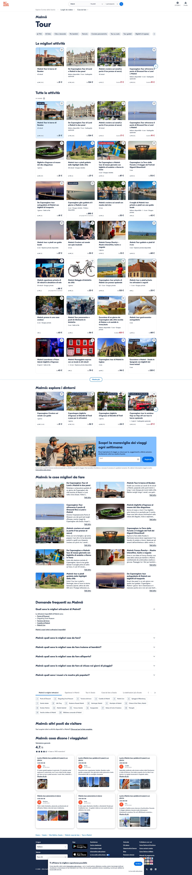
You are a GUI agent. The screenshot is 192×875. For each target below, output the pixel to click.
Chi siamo (126, 845)
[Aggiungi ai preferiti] (62, 49)
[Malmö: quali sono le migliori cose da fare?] (154, 638)
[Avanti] (156, 66)
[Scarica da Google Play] (79, 846)
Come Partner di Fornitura (147, 845)
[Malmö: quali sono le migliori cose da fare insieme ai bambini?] (154, 647)
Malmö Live (41, 625)
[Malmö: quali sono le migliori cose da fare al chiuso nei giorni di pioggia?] (154, 666)
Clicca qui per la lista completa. (81, 729)
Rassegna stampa (128, 855)
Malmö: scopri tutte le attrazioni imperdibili (51, 630)
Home (38, 835)
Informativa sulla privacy (43, 470)
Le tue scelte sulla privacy (98, 855)
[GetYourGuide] (6, 4)
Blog (124, 851)
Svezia (44, 835)
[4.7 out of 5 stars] (42, 751)
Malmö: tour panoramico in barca (49, 796)
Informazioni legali (96, 848)
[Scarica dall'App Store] (79, 854)
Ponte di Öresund (43, 616)
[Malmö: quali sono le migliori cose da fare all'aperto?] (154, 656)
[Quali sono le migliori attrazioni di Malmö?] (154, 609)
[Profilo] (185, 2)
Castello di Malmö (43, 623)
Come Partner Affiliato (146, 851)
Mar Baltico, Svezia (55, 835)
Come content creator (146, 848)
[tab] (49, 692)
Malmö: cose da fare (72, 835)
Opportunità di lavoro (130, 848)
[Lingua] (177, 2)
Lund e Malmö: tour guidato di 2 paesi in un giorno (52, 759)
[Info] (44, 98)
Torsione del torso (43, 621)
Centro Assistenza (95, 845)
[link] (50, 66)
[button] (50, 66)
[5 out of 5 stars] (55, 763)
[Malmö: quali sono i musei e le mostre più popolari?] (154, 675)
